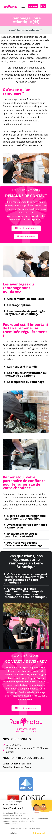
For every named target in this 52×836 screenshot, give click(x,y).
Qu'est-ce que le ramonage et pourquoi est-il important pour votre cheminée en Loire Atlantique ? (25, 578)
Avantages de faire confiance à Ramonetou (25, 526)
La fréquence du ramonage (25, 381)
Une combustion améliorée (26, 298)
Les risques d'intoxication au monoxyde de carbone (25, 374)
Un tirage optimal (19, 305)
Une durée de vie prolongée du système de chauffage (24, 312)
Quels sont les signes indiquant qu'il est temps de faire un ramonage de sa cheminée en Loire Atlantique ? (25, 592)
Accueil (12, 30)
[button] (23, 6)
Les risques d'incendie (22, 366)
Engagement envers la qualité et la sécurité (21, 535)
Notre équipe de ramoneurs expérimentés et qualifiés (25, 517)
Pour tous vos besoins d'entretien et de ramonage (23, 544)
